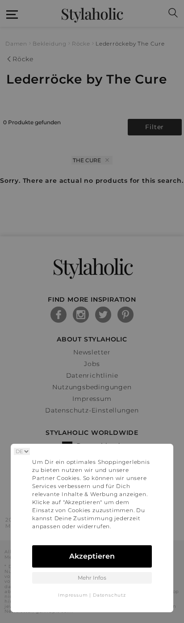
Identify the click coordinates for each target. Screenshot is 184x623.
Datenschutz (109, 595)
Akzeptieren (92, 556)
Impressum (73, 595)
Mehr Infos (92, 577)
